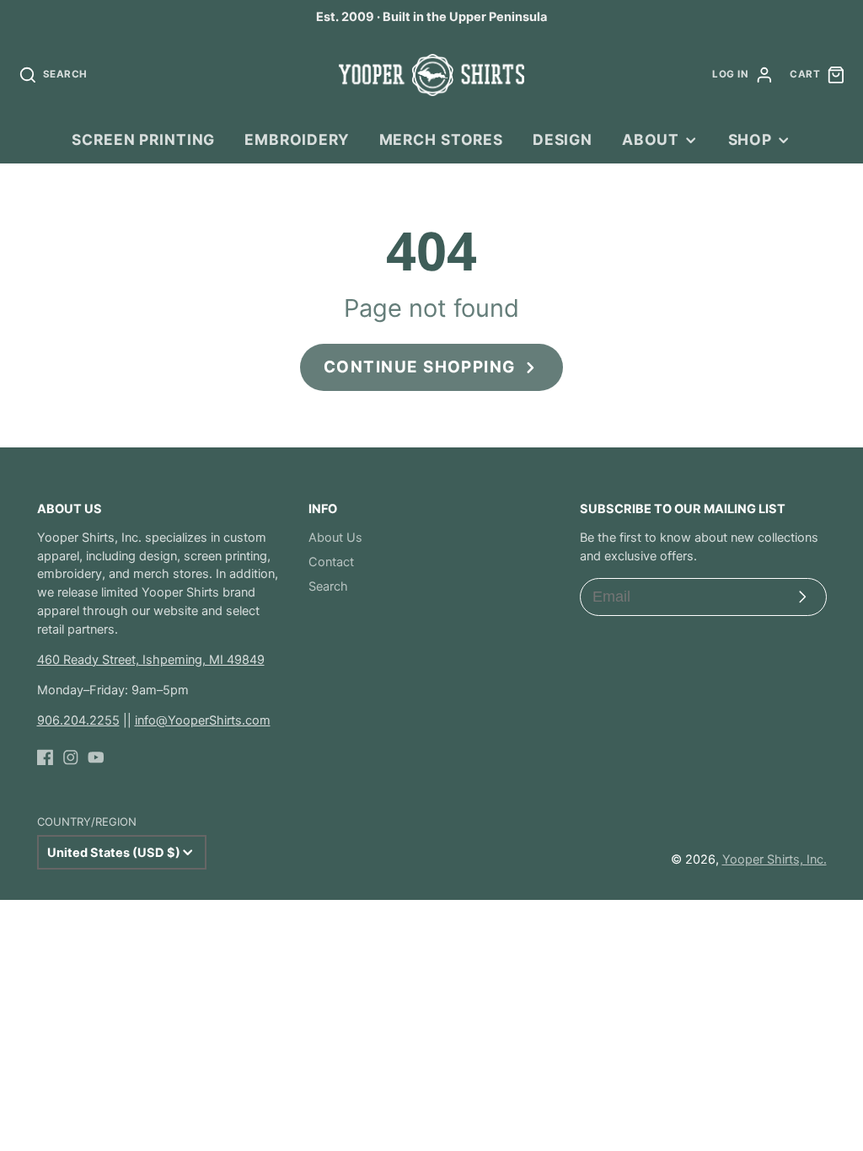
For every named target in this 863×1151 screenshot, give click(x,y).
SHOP (750, 139)
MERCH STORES (441, 139)
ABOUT (650, 139)
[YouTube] (96, 757)
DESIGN (562, 139)
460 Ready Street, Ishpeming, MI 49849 (151, 659)
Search (328, 586)
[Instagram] (70, 757)
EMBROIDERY (297, 139)
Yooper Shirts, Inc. (774, 859)
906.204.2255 (78, 720)
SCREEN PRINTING (143, 139)
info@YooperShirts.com (203, 720)
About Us (335, 537)
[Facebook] (45, 757)
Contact (331, 562)
